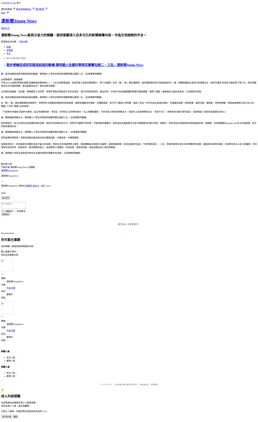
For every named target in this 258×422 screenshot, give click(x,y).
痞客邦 (29, 186)
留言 (35, 186)
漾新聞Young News (18, 20)
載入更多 (5, 198)
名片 (8, 53)
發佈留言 (5, 214)
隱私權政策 (144, 385)
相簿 (8, 47)
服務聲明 (154, 385)
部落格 (9, 50)
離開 (15, 417)
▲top (3, 193)
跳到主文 (5, 28)
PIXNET (109, 385)
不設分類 (23, 42)
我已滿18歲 (6, 417)
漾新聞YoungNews (9, 170)
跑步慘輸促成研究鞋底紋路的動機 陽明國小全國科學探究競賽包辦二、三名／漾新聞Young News (74, 65)
